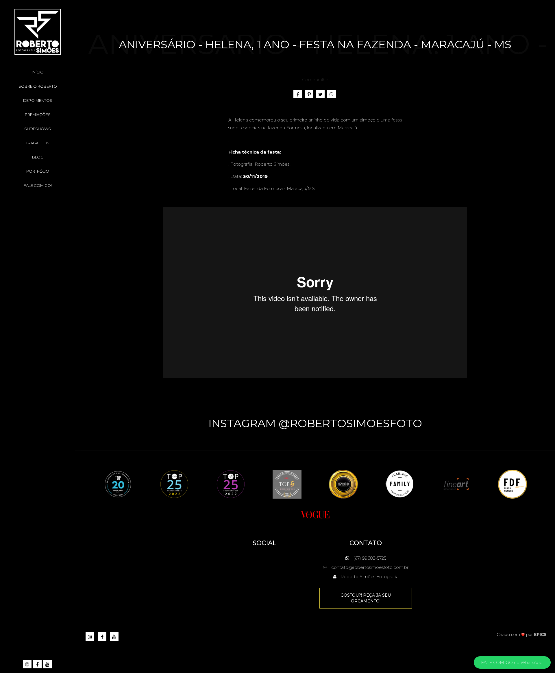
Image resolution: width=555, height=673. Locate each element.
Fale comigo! (38, 185)
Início (38, 72)
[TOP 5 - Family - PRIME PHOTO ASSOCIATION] (287, 483)
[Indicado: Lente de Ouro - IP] (343, 483)
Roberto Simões (272, 164)
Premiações (38, 114)
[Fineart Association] (456, 483)
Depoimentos (37, 100)
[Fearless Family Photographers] (399, 483)
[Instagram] (28, 664)
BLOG (37, 157)
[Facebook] (38, 664)
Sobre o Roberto (37, 86)
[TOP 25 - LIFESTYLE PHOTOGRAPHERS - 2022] (230, 483)
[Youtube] (48, 664)
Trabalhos (37, 143)
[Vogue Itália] (315, 514)
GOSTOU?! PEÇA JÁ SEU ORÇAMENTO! (366, 598)
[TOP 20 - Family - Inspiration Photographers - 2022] (118, 483)
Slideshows (37, 128)
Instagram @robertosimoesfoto (315, 423)
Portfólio (37, 171)
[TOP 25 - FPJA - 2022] (174, 483)
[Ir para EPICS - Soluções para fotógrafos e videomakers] (521, 634)
